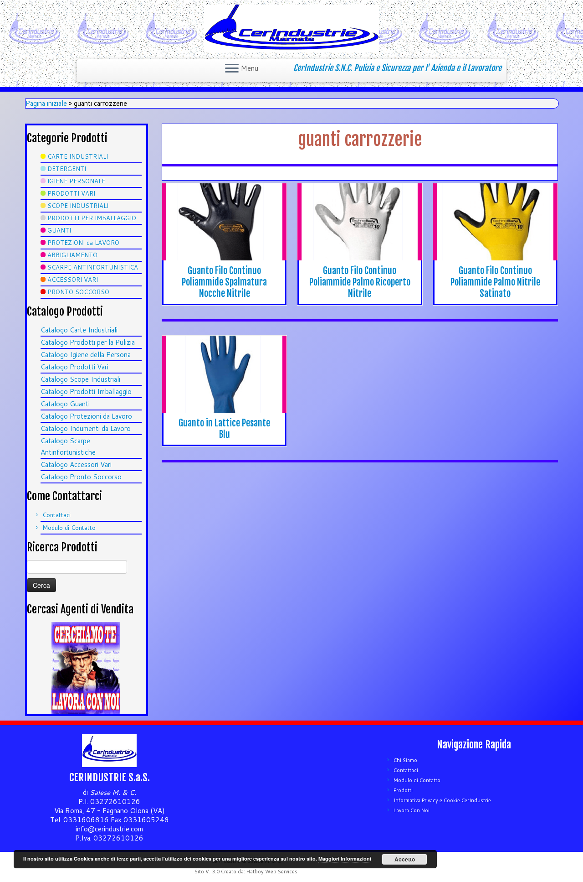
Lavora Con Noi (412, 810)
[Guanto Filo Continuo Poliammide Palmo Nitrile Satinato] (495, 221)
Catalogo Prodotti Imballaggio (86, 391)
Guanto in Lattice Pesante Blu (224, 428)
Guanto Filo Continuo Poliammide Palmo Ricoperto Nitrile (359, 282)
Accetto (404, 859)
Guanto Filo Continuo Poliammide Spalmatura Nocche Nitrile (224, 282)
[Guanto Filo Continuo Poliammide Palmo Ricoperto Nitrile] (359, 221)
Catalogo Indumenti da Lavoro (86, 428)
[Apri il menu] (232, 69)
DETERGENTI (66, 169)
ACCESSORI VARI (72, 279)
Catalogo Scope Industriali (80, 379)
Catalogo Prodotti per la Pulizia (88, 342)
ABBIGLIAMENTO (72, 255)
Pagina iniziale (46, 103)
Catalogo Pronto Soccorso (81, 477)
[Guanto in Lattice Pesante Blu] (224, 374)
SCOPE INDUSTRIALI (77, 206)
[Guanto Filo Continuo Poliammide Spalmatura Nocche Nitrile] (224, 221)
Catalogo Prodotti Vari (74, 367)
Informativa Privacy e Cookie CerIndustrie (442, 800)
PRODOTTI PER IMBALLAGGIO (91, 218)
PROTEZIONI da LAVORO (83, 243)
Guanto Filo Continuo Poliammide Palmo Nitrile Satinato (495, 282)
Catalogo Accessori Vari (76, 464)
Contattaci (56, 515)
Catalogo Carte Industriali (79, 330)
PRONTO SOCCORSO (78, 292)
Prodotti (403, 790)
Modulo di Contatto (69, 528)
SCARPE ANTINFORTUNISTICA (92, 267)
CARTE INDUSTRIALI (77, 156)
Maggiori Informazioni (344, 858)
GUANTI (59, 230)
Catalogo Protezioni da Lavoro (86, 416)
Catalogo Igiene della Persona (86, 354)
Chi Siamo (405, 760)
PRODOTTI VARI (71, 193)
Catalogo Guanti (65, 404)
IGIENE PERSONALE (76, 181)
